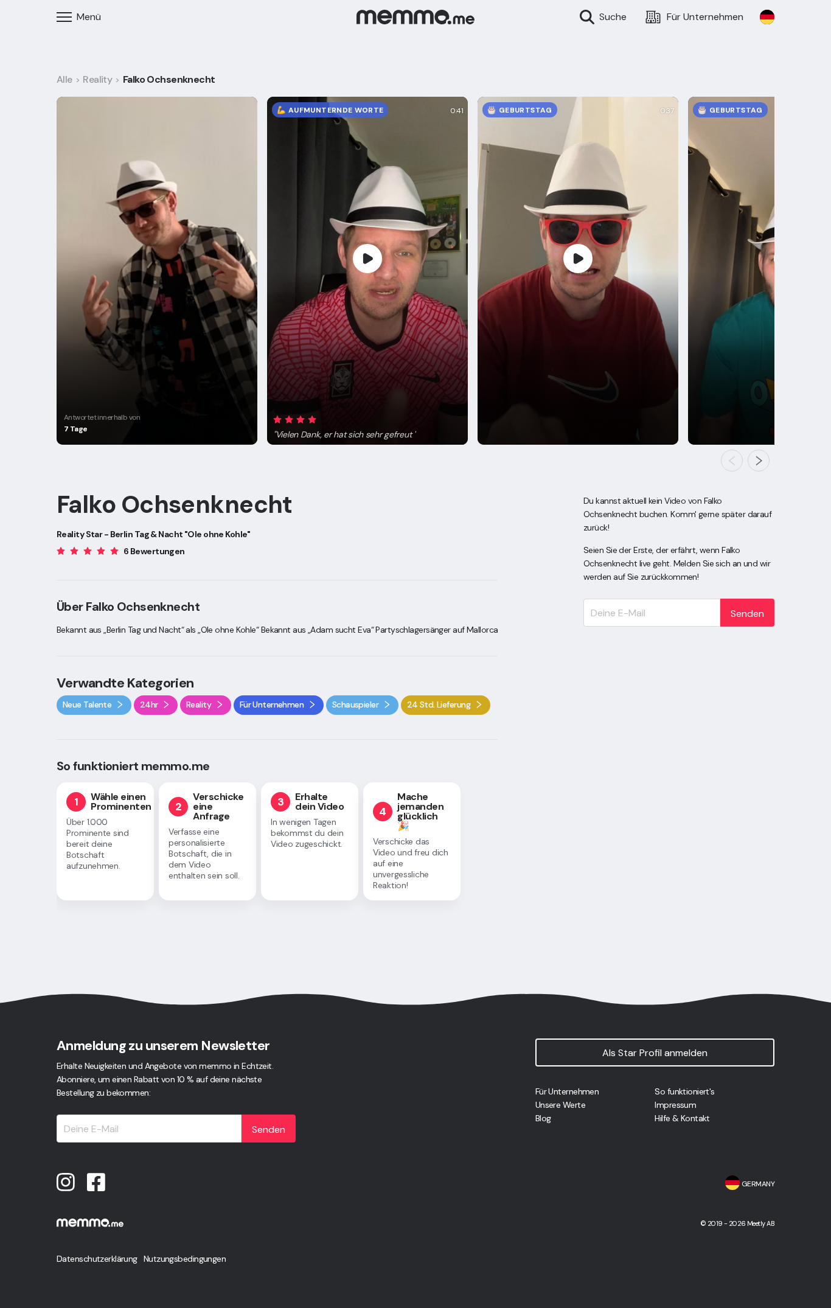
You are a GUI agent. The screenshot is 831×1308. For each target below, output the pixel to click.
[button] (344, 425)
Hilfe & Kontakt (682, 1118)
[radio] (277, 419)
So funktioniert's (684, 1091)
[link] (767, 17)
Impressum (675, 1104)
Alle (64, 79)
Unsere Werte (560, 1104)
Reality (97, 79)
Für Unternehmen (567, 1091)
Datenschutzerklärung (97, 1258)
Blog (543, 1118)
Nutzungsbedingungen (185, 1258)
